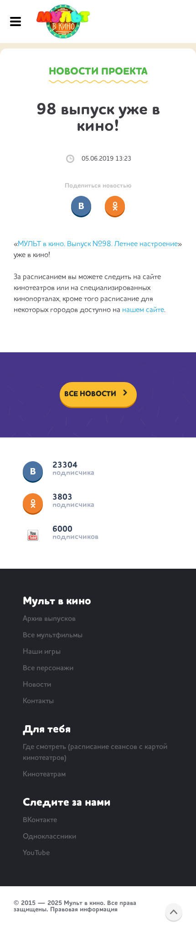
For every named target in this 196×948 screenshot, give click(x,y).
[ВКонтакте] (81, 206)
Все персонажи (48, 668)
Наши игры (42, 652)
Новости (37, 685)
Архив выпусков (49, 619)
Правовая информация (84, 909)
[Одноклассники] (115, 206)
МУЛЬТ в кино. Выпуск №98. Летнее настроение (98, 244)
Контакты (38, 701)
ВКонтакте (33, 471)
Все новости (90, 394)
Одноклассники (33, 503)
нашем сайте (143, 310)
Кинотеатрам (44, 774)
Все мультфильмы (53, 635)
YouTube (33, 535)
